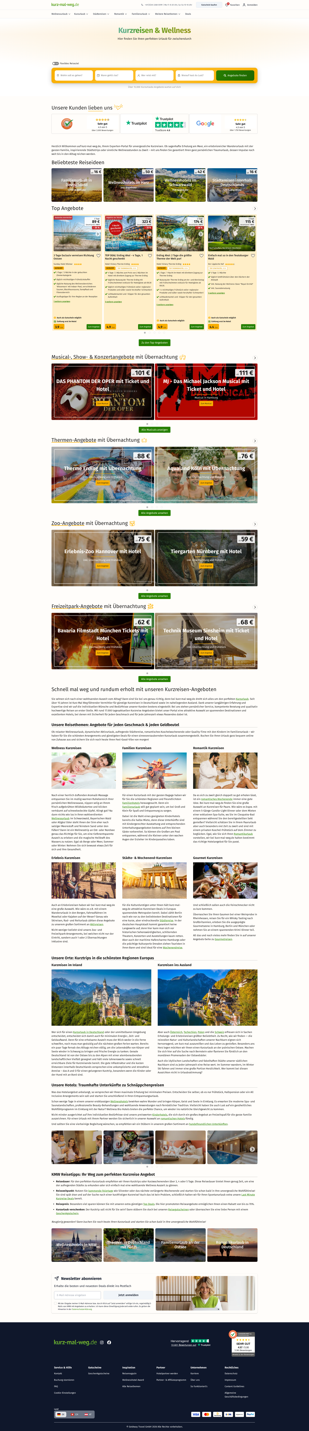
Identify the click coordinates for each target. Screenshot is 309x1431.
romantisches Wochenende (217, 799)
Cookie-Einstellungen (65, 1392)
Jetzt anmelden (128, 1295)
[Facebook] (109, 1343)
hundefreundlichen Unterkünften (208, 1124)
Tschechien (190, 1032)
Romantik (119, 14)
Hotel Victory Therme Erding (118, 264)
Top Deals (148, 1204)
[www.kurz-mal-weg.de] (65, 5)
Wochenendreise (172, 947)
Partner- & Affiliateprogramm (171, 1380)
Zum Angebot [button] (102, 483)
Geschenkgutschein (67, 1213)
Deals (188, 14)
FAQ (56, 1386)
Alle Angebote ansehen (154, 512)
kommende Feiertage (100, 1190)
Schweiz (219, 1032)
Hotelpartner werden (167, 1373)
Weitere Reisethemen (166, 14)
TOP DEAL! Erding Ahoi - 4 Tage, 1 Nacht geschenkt (124, 257)
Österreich (176, 1032)
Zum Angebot (93, 327)
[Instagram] (101, 1343)
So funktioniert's (199, 1386)
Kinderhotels (159, 1114)
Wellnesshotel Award (133, 1380)
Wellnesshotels (119, 1101)
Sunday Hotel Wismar (64, 264)
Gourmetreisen (223, 939)
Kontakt (58, 1373)
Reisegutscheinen (178, 1209)
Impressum (230, 1380)
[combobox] (74, 75)
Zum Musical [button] (102, 403)
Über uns (195, 1380)
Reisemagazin (129, 1373)
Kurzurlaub (79, 14)
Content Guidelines (234, 1386)
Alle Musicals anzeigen (154, 429)
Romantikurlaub (243, 833)
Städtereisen (99, 14)
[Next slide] (255, 357)
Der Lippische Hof (216, 264)
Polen (201, 1032)
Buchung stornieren (64, 1380)
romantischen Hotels (173, 1118)
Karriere (195, 1373)
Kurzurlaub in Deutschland (88, 1032)
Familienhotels (131, 802)
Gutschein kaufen (209, 5)
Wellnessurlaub (59, 14)
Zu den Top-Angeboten (154, 342)
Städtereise (166, 920)
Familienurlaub (139, 14)
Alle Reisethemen (131, 1386)
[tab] (147, 424)
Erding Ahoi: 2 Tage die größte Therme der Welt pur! (174, 257)
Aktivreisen (96, 924)
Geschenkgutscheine (98, 1373)
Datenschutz (231, 1373)
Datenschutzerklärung (82, 1309)
